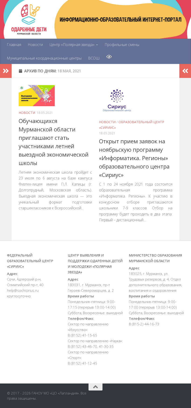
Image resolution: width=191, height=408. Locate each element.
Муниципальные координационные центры (44, 58)
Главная (14, 44)
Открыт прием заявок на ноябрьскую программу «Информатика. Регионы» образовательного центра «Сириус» (134, 158)
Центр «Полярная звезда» (72, 44)
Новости (35, 44)
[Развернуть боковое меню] (6, 71)
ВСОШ (94, 58)
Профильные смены (122, 44)
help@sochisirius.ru (23, 290)
